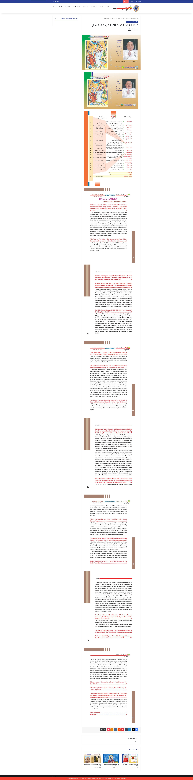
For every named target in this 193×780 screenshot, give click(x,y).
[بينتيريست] (122, 729)
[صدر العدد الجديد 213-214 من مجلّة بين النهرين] (92, 758)
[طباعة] (101, 729)
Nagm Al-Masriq (132, 738)
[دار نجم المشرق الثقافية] (126, 8)
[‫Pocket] (108, 729)
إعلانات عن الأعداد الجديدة (128, 18)
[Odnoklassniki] (111, 729)
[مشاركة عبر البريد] (104, 729)
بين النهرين (85, 6)
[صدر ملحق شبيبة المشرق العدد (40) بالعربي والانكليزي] (111, 758)
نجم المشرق (93, 6)
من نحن (101, 6)
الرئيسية (107, 6)
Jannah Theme (70, 778)
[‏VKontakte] (115, 729)
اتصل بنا (55, 6)
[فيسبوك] (136, 729)
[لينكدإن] (129, 729)
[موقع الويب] (136, 741)
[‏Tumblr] (126, 729)
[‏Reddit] (119, 729)
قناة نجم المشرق (76, 6)
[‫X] (133, 729)
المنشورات (67, 6)
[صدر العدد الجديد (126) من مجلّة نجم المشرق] (130, 758)
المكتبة (60, 6)
